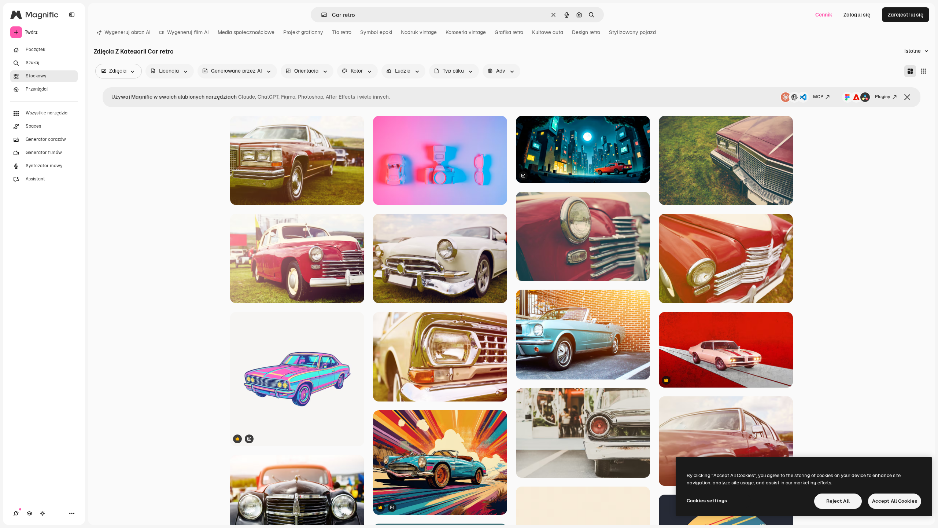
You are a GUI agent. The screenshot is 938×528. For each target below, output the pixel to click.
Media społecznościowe (246, 32)
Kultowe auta (547, 32)
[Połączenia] (16, 513)
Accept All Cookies (894, 501)
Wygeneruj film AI (188, 32)
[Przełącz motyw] (42, 513)
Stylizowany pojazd (632, 32)
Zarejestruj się (905, 14)
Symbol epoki (376, 32)
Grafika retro (509, 32)
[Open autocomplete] (321, 15)
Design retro (586, 32)
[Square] (923, 71)
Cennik (823, 14)
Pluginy (882, 97)
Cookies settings (707, 501)
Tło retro (341, 32)
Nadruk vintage (419, 32)
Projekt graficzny (303, 32)
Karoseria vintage (466, 32)
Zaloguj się (856, 14)
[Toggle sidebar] (72, 15)
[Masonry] (910, 71)
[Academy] (29, 513)
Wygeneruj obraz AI (127, 32)
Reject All (838, 501)
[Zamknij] (907, 97)
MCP (818, 97)
